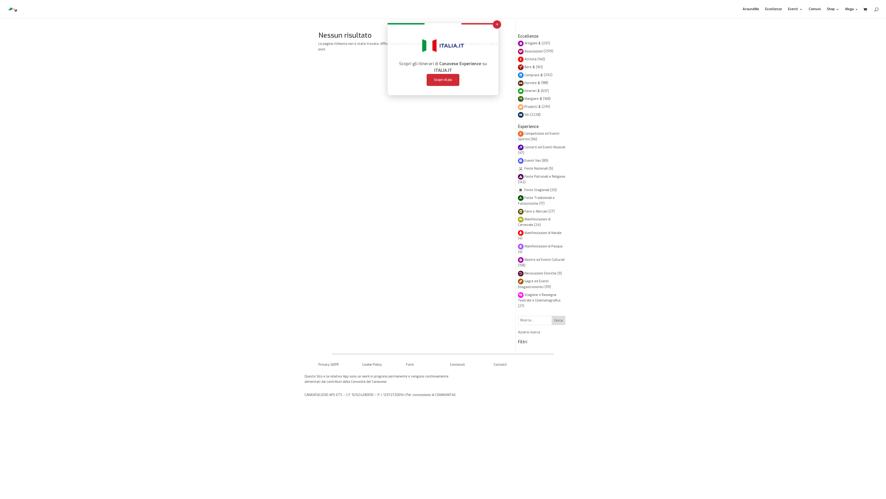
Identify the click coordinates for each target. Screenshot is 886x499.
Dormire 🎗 (532, 83)
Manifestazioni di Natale (543, 233)
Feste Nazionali (536, 168)
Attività (530, 59)
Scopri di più (443, 80)
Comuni (815, 9)
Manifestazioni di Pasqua (543, 246)
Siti (526, 115)
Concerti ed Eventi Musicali (544, 147)
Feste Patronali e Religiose (544, 176)
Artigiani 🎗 (532, 43)
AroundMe (751, 9)
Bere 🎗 (529, 67)
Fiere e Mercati (536, 211)
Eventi (793, 9)
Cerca (558, 320)
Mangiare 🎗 (533, 99)
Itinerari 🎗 (532, 91)
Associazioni (533, 51)
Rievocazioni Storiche (540, 273)
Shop (831, 9)
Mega (849, 9)
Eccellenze (773, 9)
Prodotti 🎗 (532, 107)
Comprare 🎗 (533, 75)
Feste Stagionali (536, 190)
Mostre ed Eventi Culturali (544, 260)
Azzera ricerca (529, 332)
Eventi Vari (532, 160)
